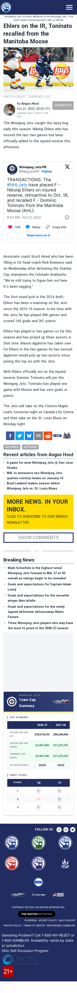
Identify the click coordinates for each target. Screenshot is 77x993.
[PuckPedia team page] (66, 435)
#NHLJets (17, 184)
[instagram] (65, 829)
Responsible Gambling (61, 925)
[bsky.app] (29, 435)
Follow (47, 171)
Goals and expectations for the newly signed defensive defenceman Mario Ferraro (36, 611)
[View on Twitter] (67, 169)
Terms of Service (34, 925)
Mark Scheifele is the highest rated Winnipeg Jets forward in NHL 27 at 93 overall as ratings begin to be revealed (37, 573)
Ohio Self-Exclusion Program (25, 951)
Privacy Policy (13, 925)
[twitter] (19, 435)
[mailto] (38, 435)
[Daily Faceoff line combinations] (57, 435)
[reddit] (48, 435)
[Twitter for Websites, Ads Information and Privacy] (67, 217)
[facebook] (10, 435)
